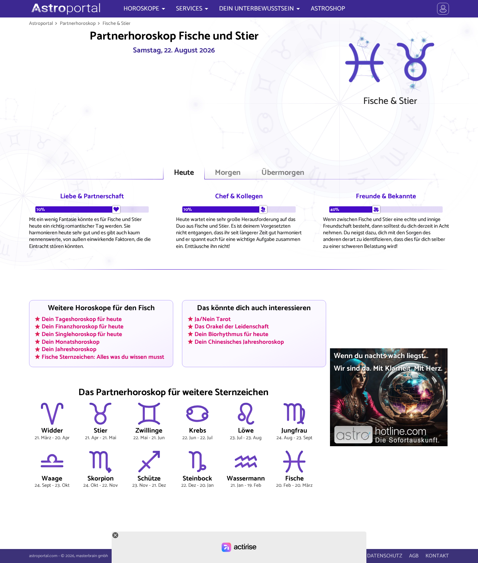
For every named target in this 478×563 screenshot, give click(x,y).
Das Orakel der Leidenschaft (232, 326)
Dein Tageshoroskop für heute (82, 319)
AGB (414, 556)
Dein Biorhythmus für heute (231, 334)
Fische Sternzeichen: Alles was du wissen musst (103, 357)
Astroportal (41, 23)
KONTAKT (437, 556)
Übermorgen (282, 173)
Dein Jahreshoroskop (69, 349)
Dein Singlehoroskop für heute (82, 334)
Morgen (227, 173)
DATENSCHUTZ (384, 556)
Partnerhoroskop (78, 23)
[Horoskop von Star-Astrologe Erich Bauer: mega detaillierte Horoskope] (65, 8)
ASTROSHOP (328, 8)
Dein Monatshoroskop (70, 341)
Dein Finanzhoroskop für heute (83, 326)
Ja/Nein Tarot (213, 319)
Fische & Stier (117, 23)
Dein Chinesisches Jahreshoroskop (239, 341)
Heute (184, 173)
